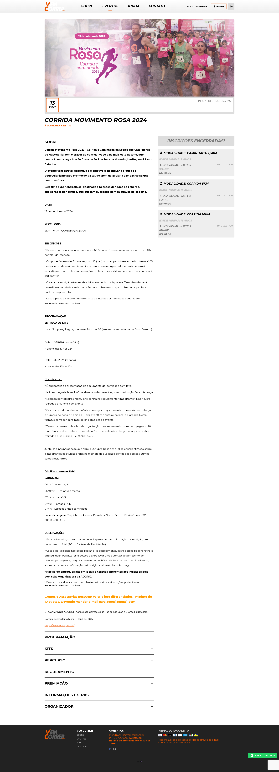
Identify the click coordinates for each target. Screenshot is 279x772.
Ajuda (80, 742)
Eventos (81, 739)
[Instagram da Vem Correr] (114, 749)
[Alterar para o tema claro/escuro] (231, 6)
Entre (220, 6)
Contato (82, 746)
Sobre (80, 735)
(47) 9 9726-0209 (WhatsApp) (125, 738)
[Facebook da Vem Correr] (110, 749)
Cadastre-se (198, 6)
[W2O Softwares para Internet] (139, 761)
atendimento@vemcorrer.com (126, 735)
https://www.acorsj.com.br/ (59, 625)
